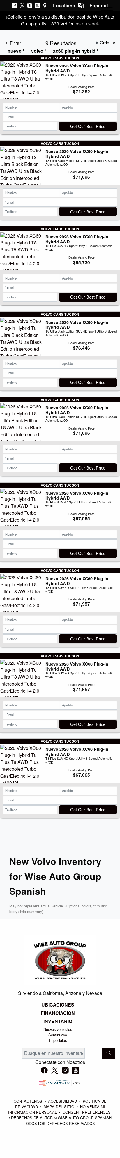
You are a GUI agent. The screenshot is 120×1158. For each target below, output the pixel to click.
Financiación (58, 1013)
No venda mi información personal (56, 1109)
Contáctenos (28, 1101)
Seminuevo (57, 1035)
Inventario (57, 1021)
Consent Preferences (87, 1112)
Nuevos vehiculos (57, 1029)
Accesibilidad (63, 1101)
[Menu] (107, 11)
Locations (64, 5)
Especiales (58, 1040)
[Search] (108, 1053)
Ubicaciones (57, 1004)
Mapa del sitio (59, 1106)
